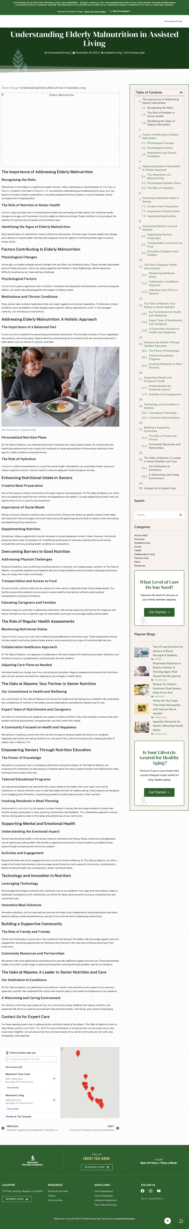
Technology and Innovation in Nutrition (161, 406)
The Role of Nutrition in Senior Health (161, 114)
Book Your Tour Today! (95, 11)
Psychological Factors (160, 148)
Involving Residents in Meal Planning (165, 365)
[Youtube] (158, 1191)
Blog (14, 87)
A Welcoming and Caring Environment (164, 476)
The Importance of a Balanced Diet (159, 176)
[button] (181, 92)
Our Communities (53, 21)
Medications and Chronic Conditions (161, 154)
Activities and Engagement (165, 394)
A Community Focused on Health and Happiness (164, 330)
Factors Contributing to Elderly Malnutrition (160, 136)
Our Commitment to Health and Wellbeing (165, 313)
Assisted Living (113, 52)
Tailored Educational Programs (161, 357)
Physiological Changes (160, 143)
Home (5, 87)
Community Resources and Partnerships (165, 446)
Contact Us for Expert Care (160, 488)
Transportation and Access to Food (164, 244)
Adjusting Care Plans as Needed (163, 291)
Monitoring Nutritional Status (162, 274)
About (93, 21)
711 (85, 2)
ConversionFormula (124, 1218)
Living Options (75, 21)
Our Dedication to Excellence (159, 468)
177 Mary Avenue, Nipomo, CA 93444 (22, 1191)
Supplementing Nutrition (161, 216)
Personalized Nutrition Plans (164, 183)
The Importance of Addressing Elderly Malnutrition (160, 101)
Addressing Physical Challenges (159, 236)
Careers (124, 21)
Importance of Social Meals (163, 211)
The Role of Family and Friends (163, 437)
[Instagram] (150, 1191)
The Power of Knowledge (164, 350)
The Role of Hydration (160, 188)
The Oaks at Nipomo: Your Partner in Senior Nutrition (159, 305)
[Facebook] (142, 1191)
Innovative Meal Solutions (164, 417)
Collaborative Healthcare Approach (164, 283)
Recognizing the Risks (160, 108)
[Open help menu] (181, 1221)
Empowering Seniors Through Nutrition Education (162, 344)
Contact (149, 21)
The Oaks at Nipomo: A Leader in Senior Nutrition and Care (162, 459)
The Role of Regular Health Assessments (160, 266)
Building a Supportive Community (157, 429)
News (135, 21)
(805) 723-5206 (37, 1028)
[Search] (180, 515)
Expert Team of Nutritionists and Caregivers (165, 322)
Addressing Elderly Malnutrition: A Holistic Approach (161, 168)
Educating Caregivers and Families (162, 253)
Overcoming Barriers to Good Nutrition (159, 227)
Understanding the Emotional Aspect (160, 387)
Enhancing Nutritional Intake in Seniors (160, 199)
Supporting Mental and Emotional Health (158, 379)
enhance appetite (24, 500)
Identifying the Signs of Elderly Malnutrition (161, 122)
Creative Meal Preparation (162, 206)
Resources (108, 21)
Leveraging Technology (163, 413)
